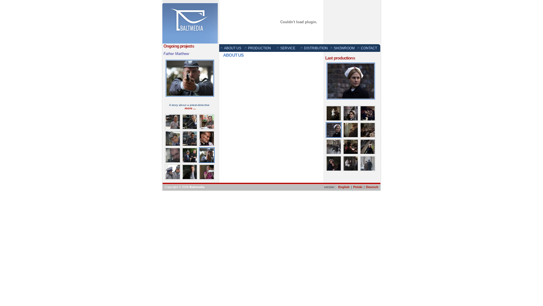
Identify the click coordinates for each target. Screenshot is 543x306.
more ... (190, 108)
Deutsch (372, 187)
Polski (357, 187)
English (344, 187)
